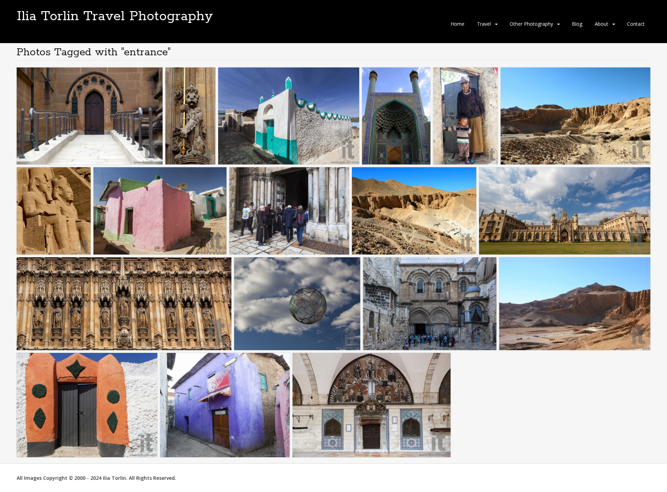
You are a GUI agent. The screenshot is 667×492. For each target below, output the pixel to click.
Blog (577, 24)
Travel (484, 24)
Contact (636, 24)
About (601, 24)
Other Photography (531, 24)
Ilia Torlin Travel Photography (115, 16)
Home (457, 24)
